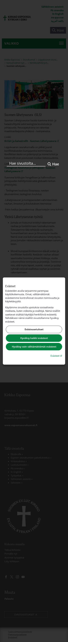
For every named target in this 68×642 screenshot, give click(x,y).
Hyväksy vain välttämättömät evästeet (34, 346)
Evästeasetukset (34, 329)
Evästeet (56, 355)
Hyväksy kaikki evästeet (34, 338)
